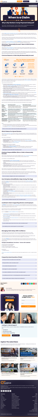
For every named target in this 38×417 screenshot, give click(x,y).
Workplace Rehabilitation (6, 3)
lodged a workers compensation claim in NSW (11, 33)
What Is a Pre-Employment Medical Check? (8, 373)
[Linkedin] (8, 391)
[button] (22, 283)
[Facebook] (1, 391)
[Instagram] (4, 391)
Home (1, 3)
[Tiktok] (6, 391)
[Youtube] (10, 391)
